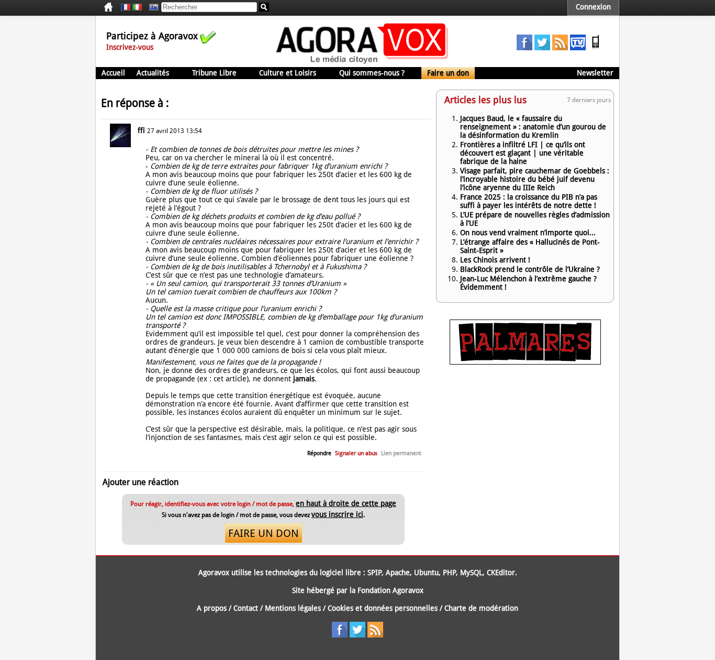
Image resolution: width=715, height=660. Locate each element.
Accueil (113, 73)
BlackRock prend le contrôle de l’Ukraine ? (530, 269)
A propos (212, 608)
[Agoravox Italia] (137, 7)
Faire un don (448, 73)
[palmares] (525, 362)
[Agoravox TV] (151, 7)
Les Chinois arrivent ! (495, 260)
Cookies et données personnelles (383, 608)
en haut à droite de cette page (346, 503)
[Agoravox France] (125, 7)
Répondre (319, 453)
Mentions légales (293, 608)
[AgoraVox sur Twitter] (542, 47)
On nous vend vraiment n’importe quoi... (528, 232)
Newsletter (595, 73)
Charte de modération (481, 608)
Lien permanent (401, 453)
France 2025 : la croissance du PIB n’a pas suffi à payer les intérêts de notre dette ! (528, 201)
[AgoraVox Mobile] (596, 47)
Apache (398, 572)
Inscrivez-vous (129, 47)
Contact (245, 608)
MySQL (471, 572)
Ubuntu (426, 572)
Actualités (153, 73)
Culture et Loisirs (287, 73)
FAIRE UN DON (263, 533)
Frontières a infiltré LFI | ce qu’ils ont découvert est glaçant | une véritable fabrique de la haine (522, 153)
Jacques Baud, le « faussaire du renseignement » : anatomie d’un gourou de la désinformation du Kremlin (533, 126)
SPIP (374, 572)
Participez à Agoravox (152, 35)
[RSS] (560, 47)
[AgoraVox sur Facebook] (524, 47)
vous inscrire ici (337, 514)
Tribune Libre (214, 73)
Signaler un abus (356, 453)
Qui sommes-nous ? (372, 73)
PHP (449, 572)
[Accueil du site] (362, 63)
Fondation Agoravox (390, 590)
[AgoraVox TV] (578, 47)
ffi (141, 130)
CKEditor (501, 572)
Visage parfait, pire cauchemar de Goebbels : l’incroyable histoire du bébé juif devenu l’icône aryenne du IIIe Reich (534, 179)
